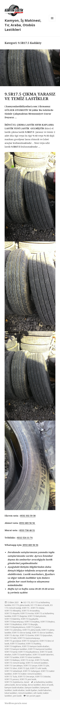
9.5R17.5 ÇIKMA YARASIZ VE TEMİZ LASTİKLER (30, 96)
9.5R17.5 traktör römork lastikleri (27, 674)
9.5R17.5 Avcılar (27, 613)
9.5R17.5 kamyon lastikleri (16, 649)
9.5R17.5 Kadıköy (33, 643)
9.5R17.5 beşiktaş (32, 621)
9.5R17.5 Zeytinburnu (14, 682)
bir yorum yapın (33, 695)
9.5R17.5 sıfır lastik (38, 668)
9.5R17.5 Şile (43, 665)
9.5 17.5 (26, 602)
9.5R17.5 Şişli (23, 668)
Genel (26, 682)
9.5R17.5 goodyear (13, 641)
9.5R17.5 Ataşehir (12, 613)
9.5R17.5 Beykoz (47, 621)
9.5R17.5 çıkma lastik (31, 630)
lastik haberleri (44, 690)
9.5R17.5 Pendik (42, 660)
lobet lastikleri (11, 693)
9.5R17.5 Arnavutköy (31, 610)
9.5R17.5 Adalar (37, 608)
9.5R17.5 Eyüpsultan (43, 635)
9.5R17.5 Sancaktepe (14, 665)
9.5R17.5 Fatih (11, 638)
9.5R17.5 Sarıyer (30, 665)
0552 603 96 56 (27, 522)
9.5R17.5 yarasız (12, 679)
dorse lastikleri (34, 685)
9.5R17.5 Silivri (11, 668)
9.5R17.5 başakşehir (29, 619)
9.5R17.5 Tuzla (11, 676)
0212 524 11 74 (24, 537)
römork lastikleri (25, 693)
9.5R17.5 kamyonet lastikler (40, 649)
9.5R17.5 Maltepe (12, 660)
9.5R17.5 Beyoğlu (30, 624)
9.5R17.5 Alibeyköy (13, 610)
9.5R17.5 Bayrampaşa (14, 621)
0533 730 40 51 (27, 530)
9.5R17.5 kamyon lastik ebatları (35, 646)
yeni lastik (17, 695)
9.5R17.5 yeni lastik (28, 679)
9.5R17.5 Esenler (27, 635)
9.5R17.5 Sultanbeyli (13, 671)
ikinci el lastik (47, 685)
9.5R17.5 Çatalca (33, 627)
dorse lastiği (21, 685)
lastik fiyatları (31, 690)
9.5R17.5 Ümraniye (26, 676)
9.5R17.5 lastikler (12, 657)
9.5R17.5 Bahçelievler (37, 616)
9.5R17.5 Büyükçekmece (15, 627)
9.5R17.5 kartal (11, 652)
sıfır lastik (37, 693)
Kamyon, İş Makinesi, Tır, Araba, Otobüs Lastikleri (23, 25)
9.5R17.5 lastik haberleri (43, 654)
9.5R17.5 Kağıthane (13, 646)
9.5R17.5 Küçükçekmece (28, 652)
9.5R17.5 (26, 608)
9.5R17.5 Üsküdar (42, 676)
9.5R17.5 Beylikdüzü (13, 624)
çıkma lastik (10, 685)
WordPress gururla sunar (16, 703)
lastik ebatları (19, 690)
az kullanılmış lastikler (43, 682)
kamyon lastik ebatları (14, 687)
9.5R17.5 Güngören (30, 641)
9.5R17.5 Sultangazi (31, 671)
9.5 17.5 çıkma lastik (21, 605)
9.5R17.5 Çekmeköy (13, 630)
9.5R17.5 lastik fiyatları (22, 654)
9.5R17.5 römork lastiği (15, 663)
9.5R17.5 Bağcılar (19, 616)
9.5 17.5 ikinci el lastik (39, 605)
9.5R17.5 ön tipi (27, 660)
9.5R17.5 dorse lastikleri (42, 632)
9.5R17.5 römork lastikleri (37, 663)
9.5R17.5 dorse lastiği (21, 632)
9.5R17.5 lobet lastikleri (30, 657)
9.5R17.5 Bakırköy (12, 619)
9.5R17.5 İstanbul (17, 643)
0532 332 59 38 (28, 515)
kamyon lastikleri (32, 687)
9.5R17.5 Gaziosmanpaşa (29, 638)
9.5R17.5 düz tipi (12, 635)
